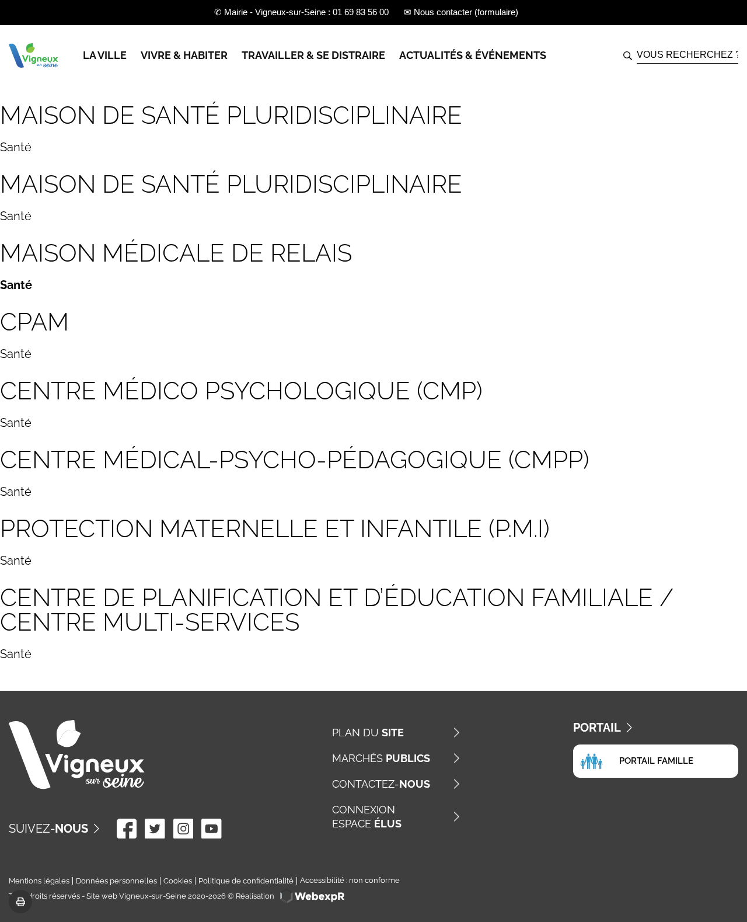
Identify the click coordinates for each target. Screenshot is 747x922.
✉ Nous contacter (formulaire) (461, 12)
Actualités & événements (472, 55)
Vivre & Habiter (184, 55)
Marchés (381, 758)
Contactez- (381, 784)
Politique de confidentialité (246, 880)
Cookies (177, 880)
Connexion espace (367, 816)
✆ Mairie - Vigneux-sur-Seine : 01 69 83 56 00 (301, 12)
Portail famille (656, 761)
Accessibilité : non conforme (350, 880)
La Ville (105, 55)
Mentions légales (39, 880)
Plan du (368, 732)
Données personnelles (116, 880)
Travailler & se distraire (313, 55)
